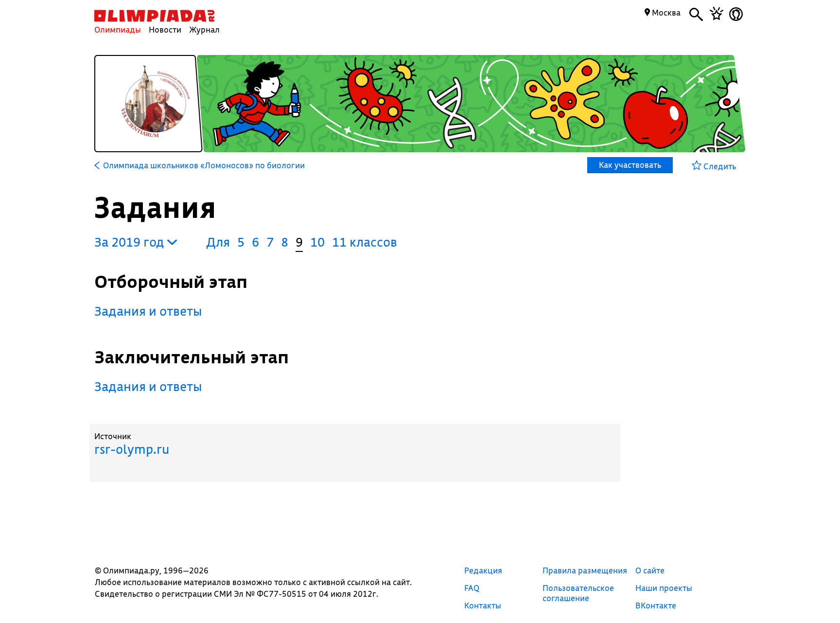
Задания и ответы (148, 311)
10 (317, 242)
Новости (165, 29)
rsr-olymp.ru (131, 449)
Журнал (204, 29)
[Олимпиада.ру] (154, 15)
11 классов (364, 242)
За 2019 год (130, 242)
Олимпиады (117, 29)
